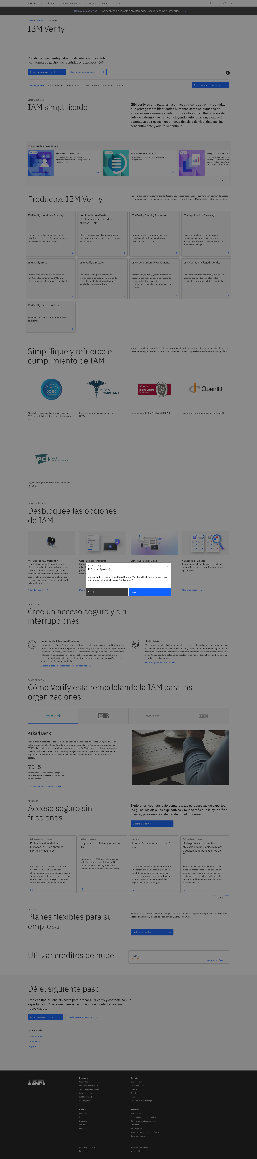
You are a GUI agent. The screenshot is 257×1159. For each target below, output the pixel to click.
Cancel (91, 592)
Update (134, 592)
